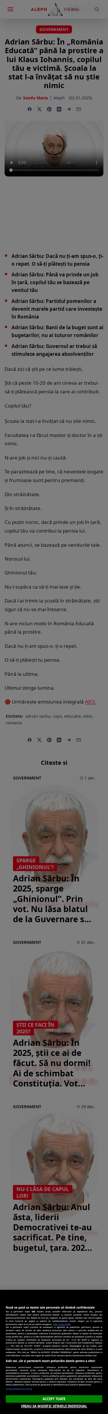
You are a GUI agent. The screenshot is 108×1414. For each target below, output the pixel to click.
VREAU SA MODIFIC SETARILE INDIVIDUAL (54, 1406)
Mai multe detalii (62, 1324)
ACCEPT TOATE (54, 1399)
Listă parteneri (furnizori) (19, 1388)
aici (7, 1345)
